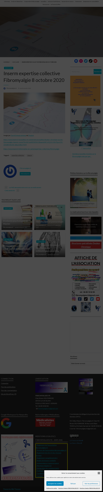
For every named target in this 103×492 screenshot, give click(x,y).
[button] (99, 473)
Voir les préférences (91, 483)
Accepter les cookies (55, 483)
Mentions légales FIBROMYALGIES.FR (68, 488)
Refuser (73, 483)
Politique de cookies (51, 488)
